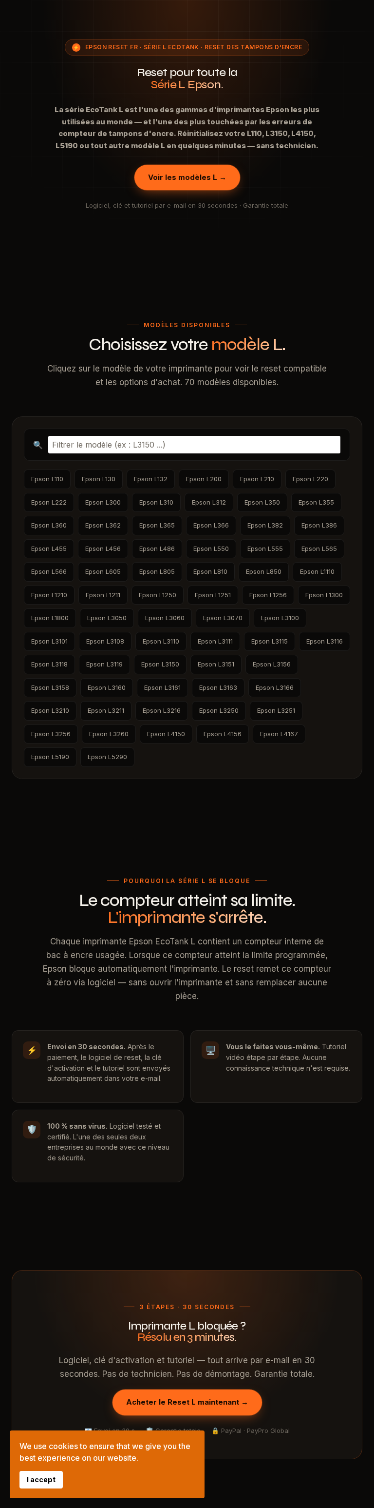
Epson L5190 (50, 757)
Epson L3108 (105, 641)
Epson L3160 (107, 687)
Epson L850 (263, 571)
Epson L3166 (275, 687)
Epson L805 (157, 571)
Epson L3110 (161, 641)
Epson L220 (310, 479)
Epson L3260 (109, 734)
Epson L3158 (50, 687)
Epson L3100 (280, 618)
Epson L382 (265, 525)
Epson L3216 (162, 710)
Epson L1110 (317, 571)
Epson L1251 (213, 595)
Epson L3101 (49, 641)
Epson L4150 (166, 734)
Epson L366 (211, 525)
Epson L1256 (268, 595)
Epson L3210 (50, 710)
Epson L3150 (160, 664)
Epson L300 (103, 502)
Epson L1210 (49, 595)
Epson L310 (156, 502)
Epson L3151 (216, 664)
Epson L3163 (218, 687)
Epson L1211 (103, 595)
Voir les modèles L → (187, 177)
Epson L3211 (106, 710)
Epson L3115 (269, 641)
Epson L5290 (107, 757)
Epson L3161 (162, 687)
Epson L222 (49, 502)
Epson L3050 (107, 618)
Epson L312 (209, 502)
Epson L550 (211, 548)
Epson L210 (257, 479)
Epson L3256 (51, 734)
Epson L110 (47, 479)
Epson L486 (157, 548)
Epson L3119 (104, 664)
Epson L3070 (223, 618)
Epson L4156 (223, 734)
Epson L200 (204, 479)
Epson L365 (157, 525)
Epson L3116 (324, 641)
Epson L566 (49, 571)
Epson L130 (98, 479)
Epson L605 (103, 571)
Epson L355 (316, 502)
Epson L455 (49, 548)
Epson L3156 (272, 664)
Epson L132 (151, 479)
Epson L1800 (50, 618)
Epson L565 (319, 548)
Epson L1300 (324, 595)
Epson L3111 (215, 641)
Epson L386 (319, 525)
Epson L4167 (279, 734)
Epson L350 (262, 502)
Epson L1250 (157, 595)
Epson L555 (265, 548)
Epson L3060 (165, 618)
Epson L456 (103, 548)
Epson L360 (49, 525)
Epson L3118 (49, 664)
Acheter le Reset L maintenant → (187, 1402)
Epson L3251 (276, 710)
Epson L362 (103, 525)
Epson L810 (210, 571)
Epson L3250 (219, 710)
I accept (41, 1479)
